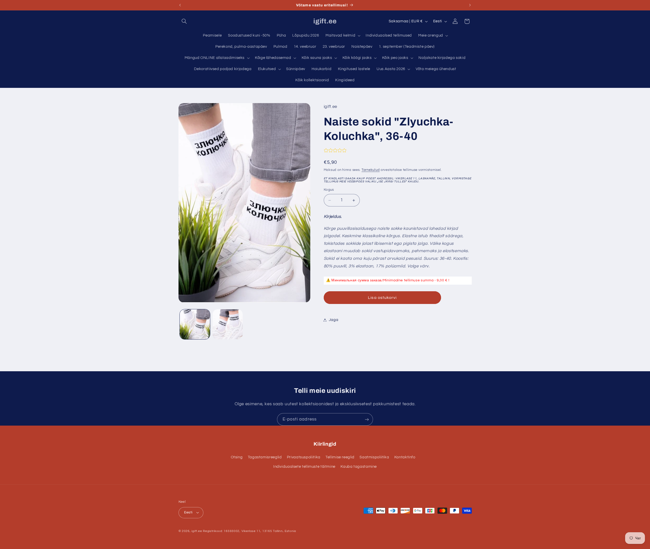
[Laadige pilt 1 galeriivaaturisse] (195, 324)
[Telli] (367, 419)
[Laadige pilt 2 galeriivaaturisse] (228, 324)
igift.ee (196, 531)
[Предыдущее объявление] (180, 5)
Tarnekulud (371, 170)
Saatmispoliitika (374, 457)
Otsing (237, 457)
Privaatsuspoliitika (303, 457)
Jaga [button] (333, 320)
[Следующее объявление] (470, 5)
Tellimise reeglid (340, 457)
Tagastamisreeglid (265, 457)
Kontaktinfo (404, 457)
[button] (184, 21)
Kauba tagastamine (358, 467)
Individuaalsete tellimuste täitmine (304, 467)
